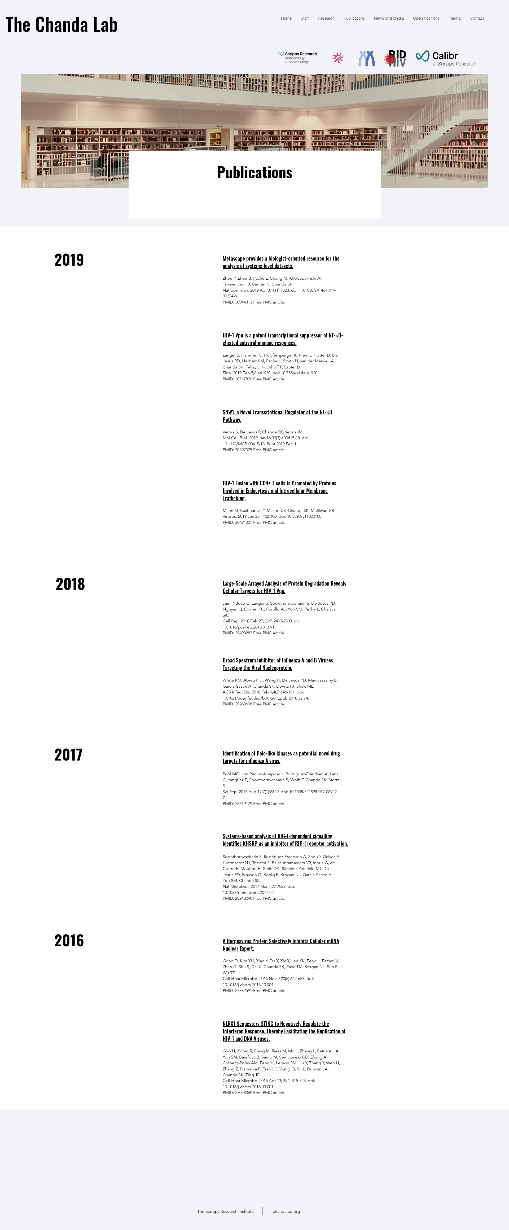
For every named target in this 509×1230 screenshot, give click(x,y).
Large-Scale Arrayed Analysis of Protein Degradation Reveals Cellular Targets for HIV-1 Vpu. (284, 587)
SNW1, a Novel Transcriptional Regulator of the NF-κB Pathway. (277, 415)
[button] (354, 18)
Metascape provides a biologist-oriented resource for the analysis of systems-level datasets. (281, 262)
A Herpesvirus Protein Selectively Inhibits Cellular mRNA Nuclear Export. (281, 944)
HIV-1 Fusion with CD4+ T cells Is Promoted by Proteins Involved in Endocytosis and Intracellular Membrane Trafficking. (279, 490)
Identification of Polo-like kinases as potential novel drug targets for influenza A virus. (281, 757)
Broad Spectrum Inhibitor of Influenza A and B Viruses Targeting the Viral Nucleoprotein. (278, 663)
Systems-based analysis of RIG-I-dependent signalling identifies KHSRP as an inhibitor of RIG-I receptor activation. (285, 839)
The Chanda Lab (62, 23)
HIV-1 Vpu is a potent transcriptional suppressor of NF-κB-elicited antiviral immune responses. (283, 338)
